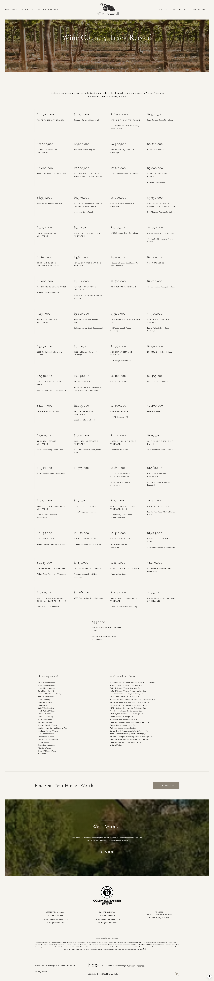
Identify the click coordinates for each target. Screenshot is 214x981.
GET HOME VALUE (166, 785)
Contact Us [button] (107, 852)
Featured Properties (51, 965)
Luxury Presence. (137, 966)
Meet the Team (68, 965)
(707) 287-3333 (110, 923)
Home (37, 965)
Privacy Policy (41, 971)
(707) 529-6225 (59, 923)
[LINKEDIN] (177, 974)
